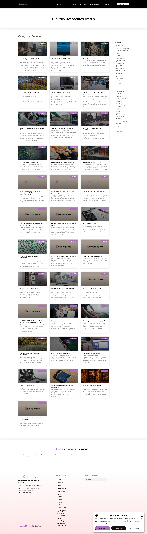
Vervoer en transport (121, 121)
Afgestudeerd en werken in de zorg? (63, 162)
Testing (118, 111)
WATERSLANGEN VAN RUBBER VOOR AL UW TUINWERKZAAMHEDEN (32, 321)
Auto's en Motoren (121, 47)
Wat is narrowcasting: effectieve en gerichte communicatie (62, 93)
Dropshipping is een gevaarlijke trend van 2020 (63, 289)
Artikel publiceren (95, 4)
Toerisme (118, 113)
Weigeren (119, 528)
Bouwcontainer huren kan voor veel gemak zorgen (62, 192)
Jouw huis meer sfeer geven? (92, 385)
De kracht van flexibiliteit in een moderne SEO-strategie (30, 59)
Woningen (119, 126)
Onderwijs (119, 101)
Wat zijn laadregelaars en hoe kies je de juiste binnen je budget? (63, 59)
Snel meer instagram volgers (60, 353)
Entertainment (120, 68)
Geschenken (119, 75)
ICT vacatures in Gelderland (29, 162)
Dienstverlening (120, 60)
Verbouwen (119, 119)
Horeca (118, 81)
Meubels (118, 96)
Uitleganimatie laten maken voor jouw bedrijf (60, 454)
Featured (118, 71)
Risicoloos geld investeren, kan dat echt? (94, 192)
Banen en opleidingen (122, 48)
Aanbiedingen (120, 45)
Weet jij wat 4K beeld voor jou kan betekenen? (62, 386)
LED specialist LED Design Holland (94, 92)
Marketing (119, 93)
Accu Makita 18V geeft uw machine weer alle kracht (31, 224)
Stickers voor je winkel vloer (91, 353)
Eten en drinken (120, 70)
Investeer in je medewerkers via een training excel (31, 256)
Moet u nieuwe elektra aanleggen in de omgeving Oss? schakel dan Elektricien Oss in (31, 193)
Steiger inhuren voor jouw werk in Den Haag (63, 224)
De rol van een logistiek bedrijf (29, 92)
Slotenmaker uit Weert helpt (29, 288)
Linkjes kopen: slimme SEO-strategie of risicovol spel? (61, 512)
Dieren (118, 61)
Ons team (60, 482)
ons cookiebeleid (128, 523)
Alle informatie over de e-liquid (92, 162)
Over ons (59, 4)
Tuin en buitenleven (121, 114)
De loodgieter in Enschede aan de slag (63, 256)
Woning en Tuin (120, 124)
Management (120, 91)
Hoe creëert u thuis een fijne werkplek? (92, 128)
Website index (61, 507)
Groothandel (119, 78)
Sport (117, 108)
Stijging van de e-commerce (60, 321)
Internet (118, 85)
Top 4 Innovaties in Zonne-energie (62, 128)
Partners (83, 4)
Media (118, 95)
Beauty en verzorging (122, 50)
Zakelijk (118, 128)
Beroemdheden (61, 488)
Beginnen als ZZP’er (89, 224)
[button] (142, 515)
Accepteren (102, 528)
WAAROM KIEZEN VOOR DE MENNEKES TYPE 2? (92, 289)
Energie (118, 67)
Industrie (118, 83)
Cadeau (118, 55)
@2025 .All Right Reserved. (32, 526)
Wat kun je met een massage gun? (94, 321)
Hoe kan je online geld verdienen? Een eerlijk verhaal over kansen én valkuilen (61, 522)
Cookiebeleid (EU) (61, 503)
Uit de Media (72, 4)
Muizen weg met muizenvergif (92, 256)
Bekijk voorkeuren (135, 528)
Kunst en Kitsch (120, 90)
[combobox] (123, 4)
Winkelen (119, 123)
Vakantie (118, 118)
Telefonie (118, 110)
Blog (117, 53)
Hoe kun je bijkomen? (90, 58)
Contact (107, 4)
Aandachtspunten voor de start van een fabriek (31, 354)
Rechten (118, 106)
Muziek (118, 100)
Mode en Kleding (121, 98)
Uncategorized (120, 116)
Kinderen (118, 88)
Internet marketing (121, 86)
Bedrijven (119, 52)
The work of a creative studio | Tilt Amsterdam (31, 418)
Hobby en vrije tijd (121, 80)
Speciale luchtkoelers (27, 385)
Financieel (119, 73)
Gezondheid (119, 76)
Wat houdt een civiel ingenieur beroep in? (32, 128)
